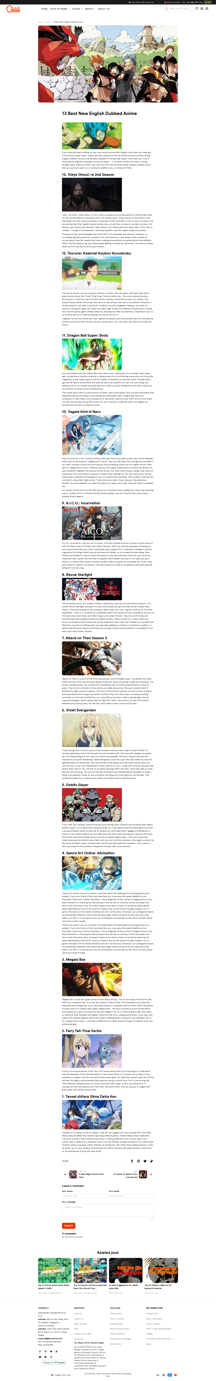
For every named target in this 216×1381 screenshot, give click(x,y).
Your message (69, 1202)
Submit (68, 1225)
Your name (67, 1191)
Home (40, 22)
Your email (114, 1191)
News (48, 22)
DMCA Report (43, 1375)
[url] (50, 1338)
